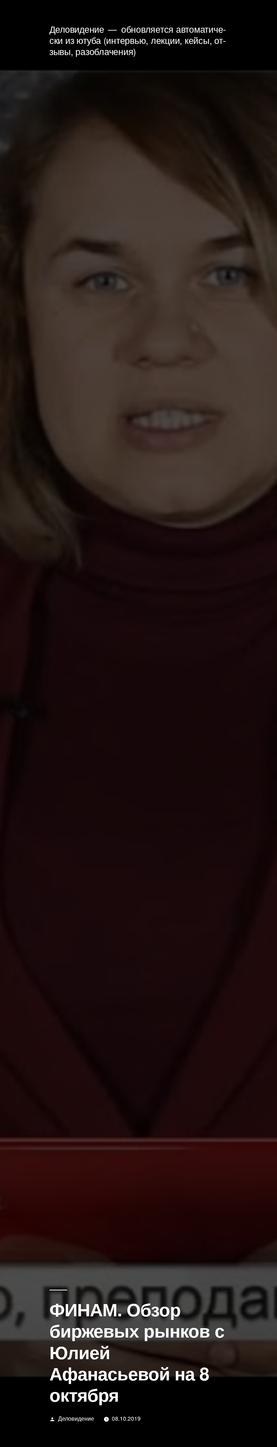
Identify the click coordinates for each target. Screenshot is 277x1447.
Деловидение (76, 29)
